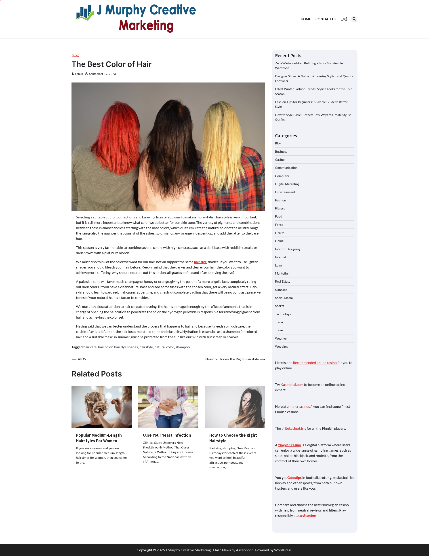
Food (278, 216)
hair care (90, 347)
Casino (280, 159)
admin (79, 74)
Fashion (280, 200)
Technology (283, 314)
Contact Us (325, 19)
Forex (279, 224)
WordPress (283, 550)
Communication (286, 167)
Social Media (284, 298)
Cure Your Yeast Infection (167, 435)
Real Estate (282, 281)
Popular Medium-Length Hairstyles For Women (99, 437)
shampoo (183, 347)
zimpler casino (289, 445)
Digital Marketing (287, 184)
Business (281, 151)
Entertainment (285, 192)
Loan (278, 265)
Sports (279, 306)
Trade (279, 322)
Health (279, 233)
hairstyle (146, 347)
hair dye (200, 262)
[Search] (354, 19)
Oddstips (294, 477)
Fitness (280, 208)
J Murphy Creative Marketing (188, 550)
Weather (281, 338)
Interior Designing (287, 249)
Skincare (281, 290)
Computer (282, 176)
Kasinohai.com (292, 384)
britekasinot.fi (292, 428)
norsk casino (306, 515)
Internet (280, 257)
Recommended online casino (315, 362)
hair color (105, 347)
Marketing (282, 273)
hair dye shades (126, 347)
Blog (75, 55)
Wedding (281, 346)
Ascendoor (244, 550)
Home (306, 19)
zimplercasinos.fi (300, 406)
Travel (279, 330)
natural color (164, 347)
